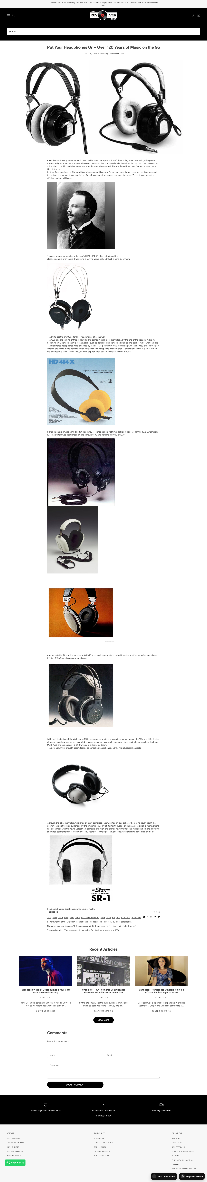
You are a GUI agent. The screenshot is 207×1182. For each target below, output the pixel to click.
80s (113, 917)
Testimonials (100, 1138)
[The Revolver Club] (103, 15)
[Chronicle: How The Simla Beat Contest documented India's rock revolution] (103, 971)
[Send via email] (154, 916)
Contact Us (177, 1142)
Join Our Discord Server (183, 1151)
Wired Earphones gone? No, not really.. (77, 909)
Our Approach (178, 1147)
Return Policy (178, 1173)
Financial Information (182, 1160)
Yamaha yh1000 (112, 930)
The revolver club (55, 930)
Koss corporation (124, 922)
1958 (66, 917)
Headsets (93, 922)
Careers (175, 1164)
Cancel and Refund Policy (184, 1169)
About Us (176, 1138)
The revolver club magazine (77, 930)
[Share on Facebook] (143, 916)
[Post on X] (147, 916)
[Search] (13, 15)
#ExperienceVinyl (102, 1156)
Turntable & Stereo (16, 1142)
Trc (92, 930)
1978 (103, 917)
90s (118, 917)
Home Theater (13, 1147)
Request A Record (15, 1151)
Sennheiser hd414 (103, 926)
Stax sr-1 (132, 926)
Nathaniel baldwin (55, 926)
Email (110, 1055)
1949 (60, 917)
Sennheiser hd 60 (86, 926)
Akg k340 (125, 917)
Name (52, 1055)
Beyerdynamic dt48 (56, 922)
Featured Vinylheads (103, 1142)
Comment (54, 1065)
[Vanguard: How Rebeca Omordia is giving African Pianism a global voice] (161, 971)
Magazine (176, 1156)
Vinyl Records (13, 1138)
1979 (108, 917)
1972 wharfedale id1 (90, 917)
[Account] (193, 15)
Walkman (99, 930)
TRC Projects (100, 1147)
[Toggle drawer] (8, 15)
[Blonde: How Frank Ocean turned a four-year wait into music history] (45, 971)
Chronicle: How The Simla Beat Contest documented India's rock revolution (103, 991)
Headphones (82, 922)
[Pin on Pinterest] (151, 916)
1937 (55, 917)
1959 (72, 917)
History (106, 922)
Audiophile (136, 917)
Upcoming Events (102, 1151)
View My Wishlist (14, 1156)
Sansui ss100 (71, 926)
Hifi (100, 922)
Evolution (71, 922)
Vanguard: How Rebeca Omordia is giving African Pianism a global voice (161, 991)
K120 (112, 922)
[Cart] (198, 15)
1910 (49, 917)
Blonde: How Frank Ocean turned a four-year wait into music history (46, 991)
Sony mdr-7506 (120, 926)
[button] (158, 916)
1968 (77, 917)
